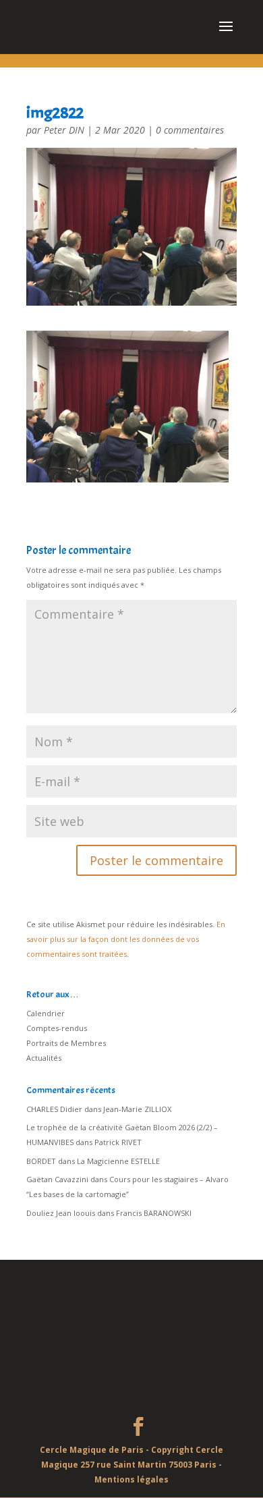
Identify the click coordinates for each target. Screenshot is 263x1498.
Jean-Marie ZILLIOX (137, 1109)
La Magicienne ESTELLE (118, 1161)
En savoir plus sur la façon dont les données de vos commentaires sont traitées (125, 939)
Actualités (43, 1058)
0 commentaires (190, 129)
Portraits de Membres (66, 1043)
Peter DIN (64, 129)
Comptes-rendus (56, 1028)
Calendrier (45, 1013)
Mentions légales (131, 1479)
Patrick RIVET (118, 1142)
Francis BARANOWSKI (154, 1213)
